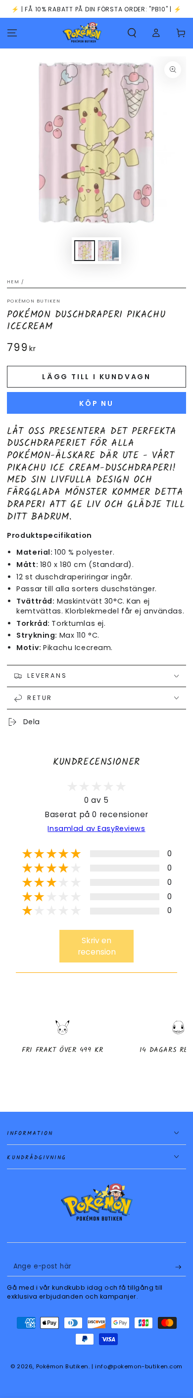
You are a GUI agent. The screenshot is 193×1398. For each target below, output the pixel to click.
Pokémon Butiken (33, 301)
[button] (132, 33)
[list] (96, 1045)
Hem (13, 281)
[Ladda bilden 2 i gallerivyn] (108, 251)
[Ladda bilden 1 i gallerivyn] (84, 251)
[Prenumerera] (180, 1267)
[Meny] (12, 33)
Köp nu (96, 403)
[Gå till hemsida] (82, 33)
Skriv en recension (97, 946)
